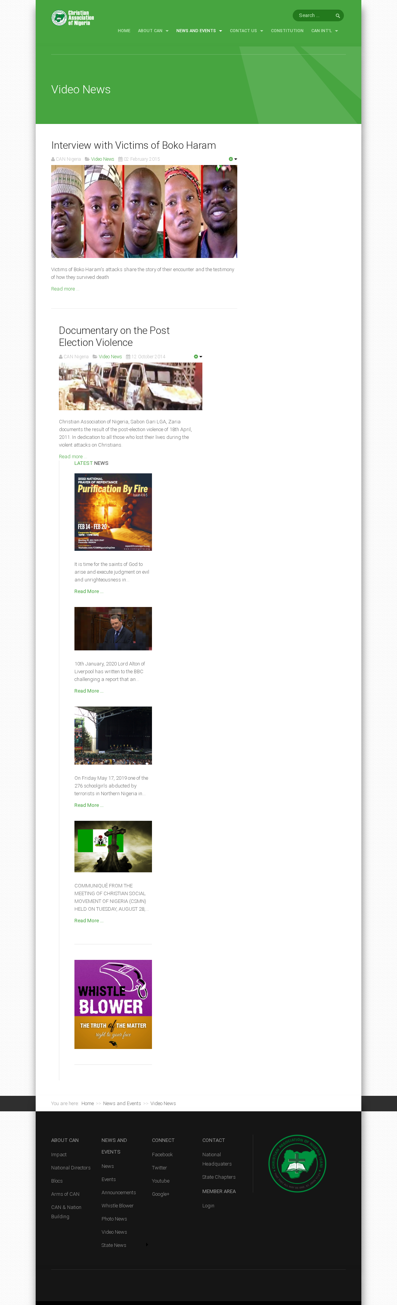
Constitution (287, 30)
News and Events (196, 30)
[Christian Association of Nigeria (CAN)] (72, 17)
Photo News (114, 1219)
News (108, 1166)
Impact (59, 1154)
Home (124, 30)
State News (114, 1245)
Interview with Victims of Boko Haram (133, 145)
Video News (114, 1232)
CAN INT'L (322, 30)
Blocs (57, 1181)
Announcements (119, 1192)
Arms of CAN (65, 1194)
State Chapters (219, 1177)
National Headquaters (217, 1159)
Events (109, 1179)
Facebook (162, 1154)
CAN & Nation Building (66, 1211)
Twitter (159, 1168)
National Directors (71, 1168)
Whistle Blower (118, 1206)
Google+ (160, 1194)
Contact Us (244, 30)
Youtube (160, 1181)
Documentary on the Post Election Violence (114, 336)
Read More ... (89, 591)
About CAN (151, 30)
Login (208, 1206)
